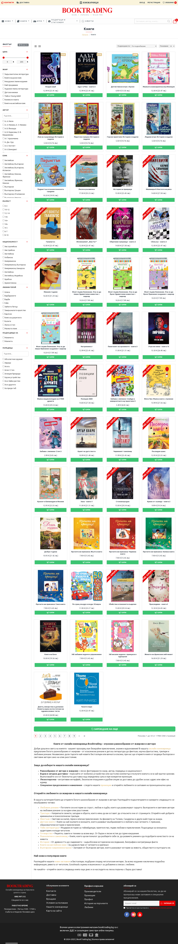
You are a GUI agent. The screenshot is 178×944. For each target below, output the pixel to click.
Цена (5, 52)
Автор (6, 110)
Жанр (5, 69)
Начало (85, 35)
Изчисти (24, 45)
